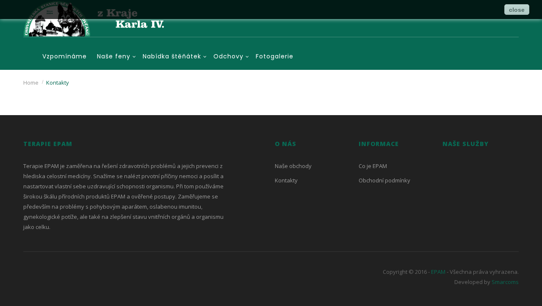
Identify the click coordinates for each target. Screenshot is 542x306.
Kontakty (286, 180)
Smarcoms (505, 282)
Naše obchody (293, 166)
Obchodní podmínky (384, 180)
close (517, 9)
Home (31, 82)
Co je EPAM (373, 166)
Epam (437, 272)
